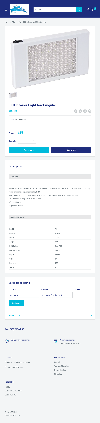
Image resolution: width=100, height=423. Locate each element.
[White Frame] (11, 124)
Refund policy (60, 370)
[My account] (88, 9)
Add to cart (29, 150)
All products (16, 22)
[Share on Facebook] (75, 111)
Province (44, 289)
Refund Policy (14, 315)
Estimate (16, 303)
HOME (7, 387)
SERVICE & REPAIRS (13, 390)
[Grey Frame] (17, 124)
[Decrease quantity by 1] (20, 140)
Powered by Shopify (12, 415)
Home (7, 22)
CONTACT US (10, 395)
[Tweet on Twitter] (85, 111)
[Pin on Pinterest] (80, 111)
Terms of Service (61, 366)
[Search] (79, 9)
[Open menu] (6, 10)
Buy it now (71, 150)
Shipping (58, 374)
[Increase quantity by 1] (33, 140)
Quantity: (13, 141)
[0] (93, 9)
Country (12, 289)
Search (57, 362)
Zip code (76, 289)
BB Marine (13, 111)
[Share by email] (89, 111)
